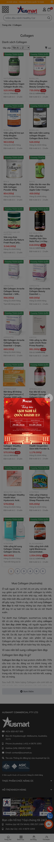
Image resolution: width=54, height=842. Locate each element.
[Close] (49, 398)
